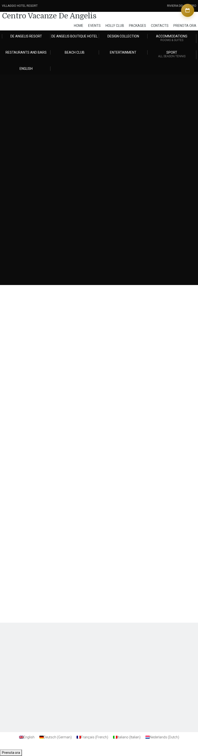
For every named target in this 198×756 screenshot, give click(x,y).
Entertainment (123, 52)
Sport (171, 54)
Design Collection (123, 36)
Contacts (160, 26)
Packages (137, 26)
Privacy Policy (152, 649)
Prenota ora (11, 753)
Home (78, 26)
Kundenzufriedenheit (28, 649)
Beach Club (75, 52)
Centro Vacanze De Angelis (49, 16)
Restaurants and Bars (26, 52)
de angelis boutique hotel (74, 36)
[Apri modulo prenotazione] (187, 10)
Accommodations (171, 38)
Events (94, 26)
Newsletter (21, 653)
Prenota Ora (184, 26)
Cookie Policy (152, 653)
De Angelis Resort (26, 36)
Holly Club (115, 26)
